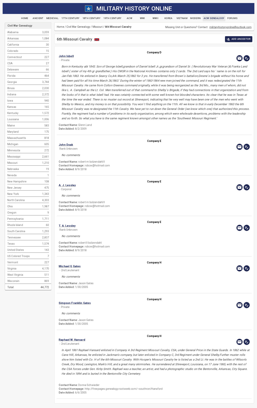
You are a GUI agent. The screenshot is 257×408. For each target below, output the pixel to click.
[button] (125, 56)
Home (60, 26)
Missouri (98, 26)
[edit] (247, 58)
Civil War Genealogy (78, 26)
